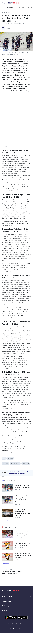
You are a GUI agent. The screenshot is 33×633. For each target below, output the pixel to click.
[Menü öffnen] (29, 3)
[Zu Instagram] (8, 623)
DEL (2, 7)
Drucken (26, 463)
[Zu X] (20, 623)
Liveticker (10, 7)
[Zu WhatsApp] (24, 623)
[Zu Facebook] (12, 623)
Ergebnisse (20, 7)
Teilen (6, 463)
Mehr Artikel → (6, 521)
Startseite (4, 569)
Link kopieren (16, 463)
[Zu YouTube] (16, 623)
